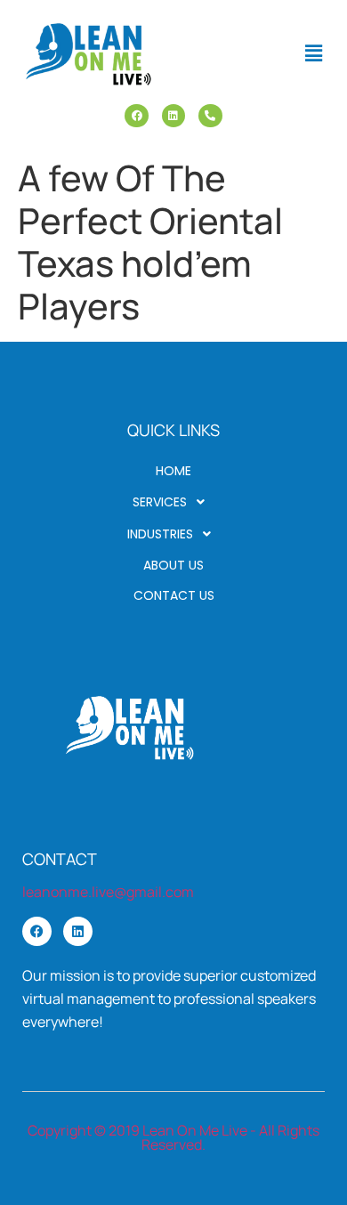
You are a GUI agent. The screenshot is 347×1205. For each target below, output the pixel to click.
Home (173, 471)
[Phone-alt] (210, 115)
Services (160, 502)
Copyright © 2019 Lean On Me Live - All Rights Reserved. (173, 1137)
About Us (173, 565)
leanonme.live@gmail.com (108, 892)
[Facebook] (136, 115)
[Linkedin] (173, 115)
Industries (160, 534)
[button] (314, 52)
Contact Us (173, 595)
